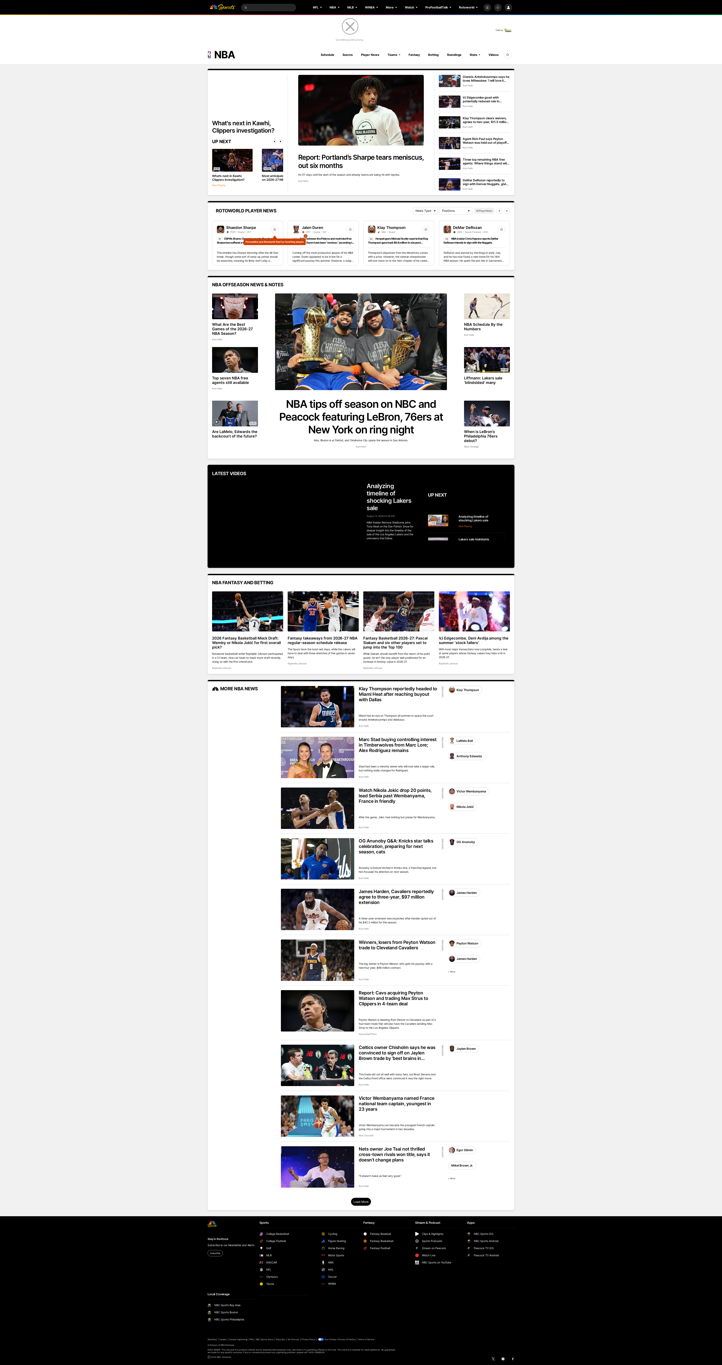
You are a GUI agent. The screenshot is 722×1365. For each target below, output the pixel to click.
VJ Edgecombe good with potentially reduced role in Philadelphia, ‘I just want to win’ (485, 99)
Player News (370, 55)
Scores (348, 55)
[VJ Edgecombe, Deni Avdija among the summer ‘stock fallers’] (474, 611)
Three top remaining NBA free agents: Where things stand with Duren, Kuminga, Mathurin (486, 161)
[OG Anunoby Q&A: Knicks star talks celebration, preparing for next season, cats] (317, 859)
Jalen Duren (312, 227)
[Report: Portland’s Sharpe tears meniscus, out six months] (361, 110)
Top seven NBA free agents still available (230, 380)
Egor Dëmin (465, 1150)
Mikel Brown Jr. (462, 1165)
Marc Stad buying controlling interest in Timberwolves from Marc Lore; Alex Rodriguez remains (397, 745)
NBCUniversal (227, 1345)
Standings (454, 55)
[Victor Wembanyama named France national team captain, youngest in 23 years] (317, 1116)
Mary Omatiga (471, 446)
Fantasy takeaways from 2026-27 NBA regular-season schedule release (322, 640)
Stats (473, 55)
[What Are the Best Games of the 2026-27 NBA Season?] (235, 306)
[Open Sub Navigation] (321, 7)
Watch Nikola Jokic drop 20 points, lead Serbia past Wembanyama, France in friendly (395, 796)
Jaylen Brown (466, 1049)
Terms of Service (366, 1339)
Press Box (281, 1339)
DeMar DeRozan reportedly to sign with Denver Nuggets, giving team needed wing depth (486, 182)
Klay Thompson (391, 227)
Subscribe (215, 1253)
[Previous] (274, 141)
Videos (493, 55)
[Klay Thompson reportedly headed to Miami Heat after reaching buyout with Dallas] (317, 706)
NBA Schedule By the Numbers (483, 326)
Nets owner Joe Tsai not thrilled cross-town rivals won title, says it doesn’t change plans (394, 1154)
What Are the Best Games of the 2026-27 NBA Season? (232, 329)
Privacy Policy (308, 1339)
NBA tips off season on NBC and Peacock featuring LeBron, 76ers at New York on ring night (361, 417)
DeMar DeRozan (467, 227)
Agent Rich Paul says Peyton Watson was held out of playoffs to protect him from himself (485, 140)
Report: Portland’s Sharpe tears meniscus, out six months (361, 161)
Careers (223, 1339)
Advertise (212, 1339)
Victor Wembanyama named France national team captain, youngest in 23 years (397, 1103)
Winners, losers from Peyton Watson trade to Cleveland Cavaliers (397, 945)
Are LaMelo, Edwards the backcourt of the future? (234, 433)
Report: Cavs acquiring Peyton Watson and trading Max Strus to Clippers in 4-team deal (393, 998)
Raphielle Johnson (221, 668)
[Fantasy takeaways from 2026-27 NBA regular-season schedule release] (323, 611)
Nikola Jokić (465, 807)
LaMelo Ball (465, 741)
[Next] (280, 141)
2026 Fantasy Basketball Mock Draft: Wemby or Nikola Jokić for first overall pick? (246, 642)
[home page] (222, 7)
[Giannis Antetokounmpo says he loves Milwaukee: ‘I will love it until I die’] (449, 81)
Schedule (327, 55)
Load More (361, 1202)
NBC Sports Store (264, 1339)
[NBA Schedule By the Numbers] (487, 306)
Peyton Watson (467, 943)
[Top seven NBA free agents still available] (235, 360)
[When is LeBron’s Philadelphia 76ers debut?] (487, 413)
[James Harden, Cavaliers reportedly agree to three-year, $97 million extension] (317, 909)
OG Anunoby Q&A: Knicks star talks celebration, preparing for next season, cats (396, 846)
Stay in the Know (218, 1238)
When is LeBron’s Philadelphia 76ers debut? (481, 436)
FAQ (251, 1339)
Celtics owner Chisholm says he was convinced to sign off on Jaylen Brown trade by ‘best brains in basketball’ (397, 1053)
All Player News (484, 210)
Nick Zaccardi (366, 1135)
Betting (433, 55)
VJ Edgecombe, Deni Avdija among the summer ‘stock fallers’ (473, 640)
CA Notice (351, 1339)
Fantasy (414, 55)
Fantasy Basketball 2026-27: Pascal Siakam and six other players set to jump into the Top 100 (395, 642)
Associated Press (368, 1034)
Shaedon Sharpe (241, 227)
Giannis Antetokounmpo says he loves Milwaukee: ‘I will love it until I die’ (486, 78)
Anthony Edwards (469, 756)
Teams (392, 55)
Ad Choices (293, 1339)
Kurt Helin (303, 181)
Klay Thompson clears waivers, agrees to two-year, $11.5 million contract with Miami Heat (485, 120)
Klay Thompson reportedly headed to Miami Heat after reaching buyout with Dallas (398, 694)
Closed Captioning (238, 1339)
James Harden (467, 893)
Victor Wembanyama (471, 791)
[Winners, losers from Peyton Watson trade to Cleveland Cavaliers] (317, 960)
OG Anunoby (466, 842)
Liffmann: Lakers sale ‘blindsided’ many (483, 380)
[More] (487, 7)
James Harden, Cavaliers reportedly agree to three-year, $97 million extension (396, 897)
